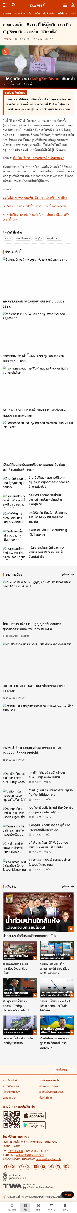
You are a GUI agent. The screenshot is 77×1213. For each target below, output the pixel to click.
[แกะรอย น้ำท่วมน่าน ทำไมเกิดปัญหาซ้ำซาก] (20, 1025)
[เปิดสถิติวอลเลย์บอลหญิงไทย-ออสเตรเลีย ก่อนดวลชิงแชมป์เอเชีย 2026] (38, 441)
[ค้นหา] (13, 5)
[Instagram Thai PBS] (21, 1167)
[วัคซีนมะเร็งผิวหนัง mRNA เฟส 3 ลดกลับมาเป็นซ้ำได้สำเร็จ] (57, 987)
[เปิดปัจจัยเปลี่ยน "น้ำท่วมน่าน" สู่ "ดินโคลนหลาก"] (15, 535)
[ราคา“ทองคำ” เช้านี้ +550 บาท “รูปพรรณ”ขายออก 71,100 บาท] (38, 332)
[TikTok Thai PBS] (51, 1167)
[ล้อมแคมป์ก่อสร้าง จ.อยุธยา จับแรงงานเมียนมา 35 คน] (38, 277)
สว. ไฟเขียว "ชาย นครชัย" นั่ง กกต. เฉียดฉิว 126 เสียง (35, 198)
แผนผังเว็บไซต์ (10, 1080)
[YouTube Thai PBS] (43, 1167)
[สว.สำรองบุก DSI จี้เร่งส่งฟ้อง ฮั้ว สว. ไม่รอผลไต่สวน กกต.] (15, 866)
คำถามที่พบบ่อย (11, 1086)
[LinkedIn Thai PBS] (66, 1167)
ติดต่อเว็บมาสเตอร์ (48, 1086)
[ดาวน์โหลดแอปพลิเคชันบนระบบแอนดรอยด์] (34, 1125)
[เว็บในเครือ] (5, 5)
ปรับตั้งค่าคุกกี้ (46, 1097)
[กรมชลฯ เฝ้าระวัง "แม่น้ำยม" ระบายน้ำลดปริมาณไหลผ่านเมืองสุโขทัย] (15, 500)
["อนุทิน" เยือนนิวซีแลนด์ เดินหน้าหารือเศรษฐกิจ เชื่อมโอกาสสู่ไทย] (15, 813)
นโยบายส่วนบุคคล (11, 1092)
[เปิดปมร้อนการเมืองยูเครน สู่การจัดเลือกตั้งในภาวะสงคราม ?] (57, 1025)
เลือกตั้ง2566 (53, 238)
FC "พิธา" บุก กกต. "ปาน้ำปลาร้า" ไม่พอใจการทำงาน (34, 206)
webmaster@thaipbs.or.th (30, 1155)
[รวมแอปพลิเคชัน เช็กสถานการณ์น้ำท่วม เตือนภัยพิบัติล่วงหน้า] (57, 950)
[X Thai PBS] (13, 1167)
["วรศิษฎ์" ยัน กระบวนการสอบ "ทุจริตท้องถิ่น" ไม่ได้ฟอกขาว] (15, 795)
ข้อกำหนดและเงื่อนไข (49, 1080)
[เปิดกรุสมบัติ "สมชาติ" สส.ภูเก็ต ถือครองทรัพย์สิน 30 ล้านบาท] (15, 830)
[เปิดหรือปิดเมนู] (65, 5)
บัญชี (37, 238)
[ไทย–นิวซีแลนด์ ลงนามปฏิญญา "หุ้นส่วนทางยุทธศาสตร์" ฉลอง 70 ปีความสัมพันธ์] (15, 483)
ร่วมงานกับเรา (9, 1097)
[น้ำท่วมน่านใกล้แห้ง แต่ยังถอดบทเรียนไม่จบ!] (38, 912)
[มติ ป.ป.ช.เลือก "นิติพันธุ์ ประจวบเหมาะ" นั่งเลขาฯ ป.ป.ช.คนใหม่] (15, 848)
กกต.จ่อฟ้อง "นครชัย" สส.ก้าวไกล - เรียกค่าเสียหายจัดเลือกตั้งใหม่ (36, 217)
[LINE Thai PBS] (36, 1167)
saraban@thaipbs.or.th (48, 1159)
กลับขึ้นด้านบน (62, 1069)
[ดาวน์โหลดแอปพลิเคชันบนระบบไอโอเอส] (34, 1115)
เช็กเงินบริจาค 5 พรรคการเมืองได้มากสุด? (38, 158)
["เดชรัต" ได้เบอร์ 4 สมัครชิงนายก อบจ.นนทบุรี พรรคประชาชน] (15, 778)
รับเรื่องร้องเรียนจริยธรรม (51, 1092)
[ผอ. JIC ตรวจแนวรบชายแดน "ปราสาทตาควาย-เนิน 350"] (38, 662)
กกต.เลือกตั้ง (22, 238)
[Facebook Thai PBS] (6, 1167)
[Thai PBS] (38, 5)
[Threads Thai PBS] (28, 1167)
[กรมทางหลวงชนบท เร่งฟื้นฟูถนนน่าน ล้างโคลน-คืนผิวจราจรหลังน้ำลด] (38, 386)
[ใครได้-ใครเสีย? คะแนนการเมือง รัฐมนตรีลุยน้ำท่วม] (20, 950)
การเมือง (7, 39)
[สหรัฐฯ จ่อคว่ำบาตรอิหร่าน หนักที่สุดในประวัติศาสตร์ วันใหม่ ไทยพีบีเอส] (20, 987)
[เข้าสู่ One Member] (73, 5)
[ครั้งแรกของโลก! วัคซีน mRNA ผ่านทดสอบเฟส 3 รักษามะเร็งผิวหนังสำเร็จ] (15, 553)
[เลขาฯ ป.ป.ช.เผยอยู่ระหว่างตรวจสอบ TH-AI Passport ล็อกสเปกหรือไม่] (38, 724)
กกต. (6, 238)
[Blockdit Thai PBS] (58, 1167)
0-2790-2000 (15, 1151)
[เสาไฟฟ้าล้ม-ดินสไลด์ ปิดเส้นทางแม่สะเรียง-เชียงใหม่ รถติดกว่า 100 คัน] (15, 518)
